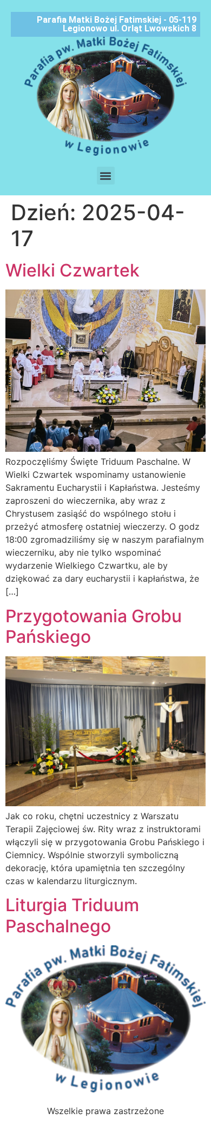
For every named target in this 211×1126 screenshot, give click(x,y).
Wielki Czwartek (72, 270)
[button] (106, 176)
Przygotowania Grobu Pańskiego (93, 626)
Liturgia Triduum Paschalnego (72, 915)
